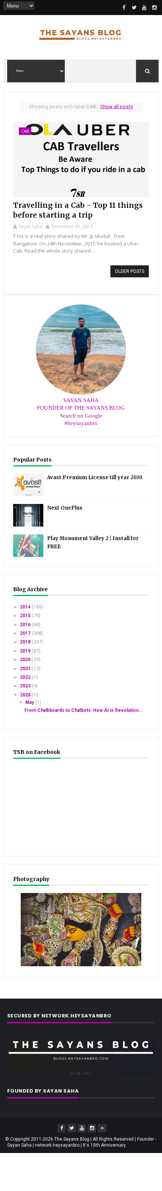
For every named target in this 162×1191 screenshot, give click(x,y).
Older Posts (129, 271)
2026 (26, 695)
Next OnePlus (65, 508)
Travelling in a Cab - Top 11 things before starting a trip (78, 210)
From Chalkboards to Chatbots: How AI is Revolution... (83, 710)
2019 (26, 651)
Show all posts (116, 106)
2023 (26, 686)
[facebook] (124, 7)
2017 (26, 633)
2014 (26, 607)
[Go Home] (102, 1128)
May (30, 702)
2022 (26, 677)
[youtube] (144, 7)
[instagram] (154, 7)
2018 (26, 642)
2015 (26, 615)
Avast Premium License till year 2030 (94, 477)
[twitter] (134, 7)
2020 (26, 659)
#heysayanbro (81, 423)
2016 (26, 624)
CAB (25, 131)
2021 (26, 668)
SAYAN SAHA (81, 400)
